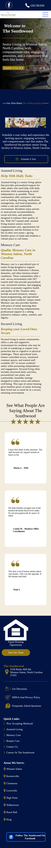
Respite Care (13, 740)
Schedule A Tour (28, 159)
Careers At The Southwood (20, 752)
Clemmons (11, 783)
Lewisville (11, 790)
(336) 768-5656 (37, 5)
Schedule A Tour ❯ (12, 68)
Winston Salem (14, 769)
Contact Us (12, 746)
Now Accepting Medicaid (19, 723)
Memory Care (10, 245)
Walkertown (12, 805)
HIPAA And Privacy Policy (26, 697)
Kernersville (12, 776)
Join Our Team (16, 652)
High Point (12, 797)
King (8, 819)
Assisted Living (11, 170)
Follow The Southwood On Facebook (30, 837)
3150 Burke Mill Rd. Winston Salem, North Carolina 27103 (26, 672)
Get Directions (19, 688)
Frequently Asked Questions (26, 705)
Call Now (38, 68)
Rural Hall (11, 812)
